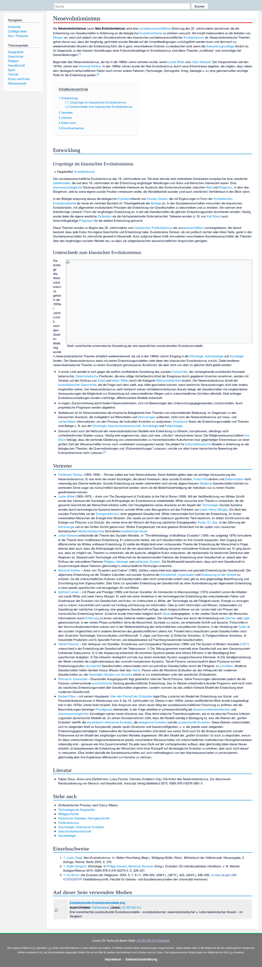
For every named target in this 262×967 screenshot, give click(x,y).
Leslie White (176, 62)
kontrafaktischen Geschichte (77, 384)
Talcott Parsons (68, 644)
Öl (208, 522)
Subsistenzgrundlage (220, 46)
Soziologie (236, 356)
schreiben (226, 666)
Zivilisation (105, 216)
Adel (209, 187)
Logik (246, 618)
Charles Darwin (157, 198)
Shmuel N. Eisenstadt (72, 679)
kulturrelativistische (198, 444)
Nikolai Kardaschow (91, 531)
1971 (244, 644)
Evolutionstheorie (150, 33)
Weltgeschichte (68, 814)
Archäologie (150, 425)
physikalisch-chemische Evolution (109, 722)
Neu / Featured (18, 35)
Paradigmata (104, 709)
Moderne (206, 483)
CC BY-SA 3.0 (131, 907)
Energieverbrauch (108, 513)
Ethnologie (196, 356)
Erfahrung (92, 618)
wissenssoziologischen (73, 713)
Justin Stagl (74, 857)
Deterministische (87, 376)
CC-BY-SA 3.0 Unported (153, 940)
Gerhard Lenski (68, 592)
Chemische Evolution (90, 827)
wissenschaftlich (192, 227)
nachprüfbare (67, 421)
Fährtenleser (100, 907)
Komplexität (168, 574)
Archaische (93, 666)
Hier (49, 947)
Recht (136, 670)
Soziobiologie (67, 835)
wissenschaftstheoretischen (211, 709)
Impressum (113, 959)
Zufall (101, 380)
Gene (166, 613)
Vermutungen (147, 417)
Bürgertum (225, 187)
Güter (242, 626)
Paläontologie (174, 425)
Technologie (210, 505)
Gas (215, 522)
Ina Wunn (72, 875)
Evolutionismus (194, 37)
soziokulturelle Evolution (194, 722)
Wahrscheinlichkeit (168, 380)
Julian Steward (201, 62)
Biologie (156, 203)
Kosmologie (66, 827)
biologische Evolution (153, 722)
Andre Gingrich (76, 866)
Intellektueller (61, 183)
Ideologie (122, 561)
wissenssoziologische (67, 187)
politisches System (147, 561)
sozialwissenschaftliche (155, 28)
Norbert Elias (67, 696)
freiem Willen (120, 380)
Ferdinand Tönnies (70, 474)
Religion (109, 561)
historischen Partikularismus (154, 227)
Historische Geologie (72, 818)
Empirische (180, 421)
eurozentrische (102, 683)
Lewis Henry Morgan (214, 509)
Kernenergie (66, 527)
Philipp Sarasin (117, 866)
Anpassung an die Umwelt (218, 574)
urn (213, 875)
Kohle (202, 522)
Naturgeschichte (99, 818)
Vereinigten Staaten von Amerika (110, 674)
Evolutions (124, 198)
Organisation (186, 574)
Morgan (58, 37)
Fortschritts (179, 371)
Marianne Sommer (140, 866)
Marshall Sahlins (90, 66)
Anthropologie (214, 356)
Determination (234, 479)
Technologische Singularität (76, 809)
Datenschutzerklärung (141, 959)
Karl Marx (213, 216)
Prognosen (86, 220)
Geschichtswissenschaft (124, 425)
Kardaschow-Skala (134, 531)
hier (34, 947)
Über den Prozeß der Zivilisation (131, 696)
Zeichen (230, 618)
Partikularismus (68, 822)
